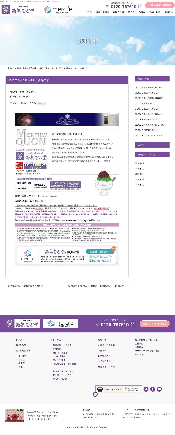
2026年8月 (139, 163)
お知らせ (102, 350)
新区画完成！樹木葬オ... (149, 87)
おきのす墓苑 (59, 356)
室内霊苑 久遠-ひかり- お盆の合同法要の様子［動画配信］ (98, 286)
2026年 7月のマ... (146, 108)
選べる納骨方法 (23, 350)
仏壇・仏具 (154, 11)
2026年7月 (139, 168)
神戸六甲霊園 (59, 360)
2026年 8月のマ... (146, 92)
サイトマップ (141, 355)
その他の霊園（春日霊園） (65, 364)
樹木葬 (21, 363)
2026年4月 (139, 184)
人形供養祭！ (145, 103)
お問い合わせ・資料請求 (160, 5)
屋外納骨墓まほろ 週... (149, 124)
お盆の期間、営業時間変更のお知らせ (25, 286)
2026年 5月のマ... (146, 130)
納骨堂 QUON (60, 379)
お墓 (20, 367)
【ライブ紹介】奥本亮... (149, 135)
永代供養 (22, 356)
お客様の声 (103, 356)
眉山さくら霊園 (60, 352)
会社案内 (168, 11)
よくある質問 (104, 361)
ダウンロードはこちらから (23, 103)
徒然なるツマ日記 (106, 366)
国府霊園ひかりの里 (62, 345)
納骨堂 (142, 11)
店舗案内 (139, 347)
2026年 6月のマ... (146, 119)
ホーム (88, 11)
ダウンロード (41, 103)
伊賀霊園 (57, 349)
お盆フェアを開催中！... (149, 114)
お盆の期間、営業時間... (149, 98)
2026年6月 (139, 174)
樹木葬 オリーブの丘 (63, 371)
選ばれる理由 (102, 11)
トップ (19, 340)
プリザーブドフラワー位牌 (147, 351)
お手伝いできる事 (106, 345)
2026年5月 (139, 179)
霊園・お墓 (118, 11)
